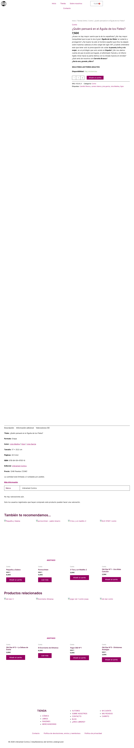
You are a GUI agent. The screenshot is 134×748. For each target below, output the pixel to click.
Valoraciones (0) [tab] (43, 428)
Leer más (44, 580)
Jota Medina (115, 86)
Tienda (63, 3)
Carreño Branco (85, 86)
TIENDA (41, 710)
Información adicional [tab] (25, 428)
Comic (90, 21)
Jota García (31, 444)
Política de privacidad (93, 733)
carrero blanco (96, 86)
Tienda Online (82, 21)
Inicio (54, 3)
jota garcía (106, 86)
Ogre (122, 86)
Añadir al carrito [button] (15, 580)
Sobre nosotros (76, 3)
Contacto (67, 8)
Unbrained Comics (19, 466)
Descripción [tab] (9, 428)
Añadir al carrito (95, 78)
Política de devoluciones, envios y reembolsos (62, 733)
